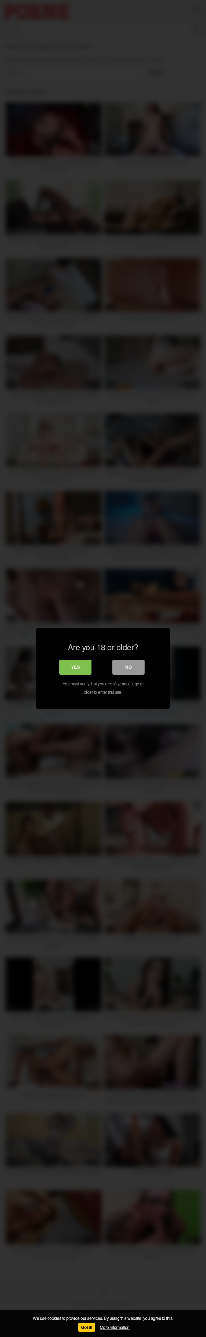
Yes (75, 667)
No (128, 667)
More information (115, 1327)
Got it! (86, 1327)
